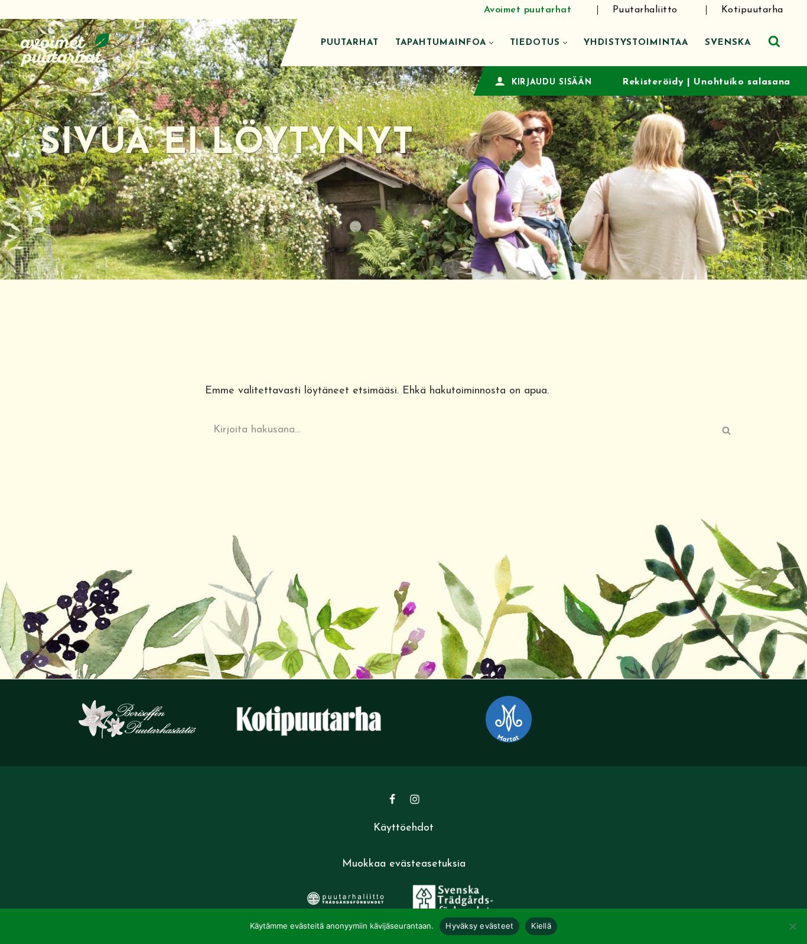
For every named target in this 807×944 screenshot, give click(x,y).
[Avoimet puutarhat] (65, 48)
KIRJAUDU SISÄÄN (552, 82)
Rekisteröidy (653, 82)
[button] (491, 43)
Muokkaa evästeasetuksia (404, 864)
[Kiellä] (792, 926)
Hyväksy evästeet (479, 925)
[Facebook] (392, 799)
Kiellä (541, 925)
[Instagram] (414, 799)
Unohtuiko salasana (742, 82)
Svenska (728, 42)
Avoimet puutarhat (528, 10)
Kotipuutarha (752, 10)
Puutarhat (350, 42)
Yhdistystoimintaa (636, 42)
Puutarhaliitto (645, 10)
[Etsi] (774, 41)
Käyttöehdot (403, 828)
